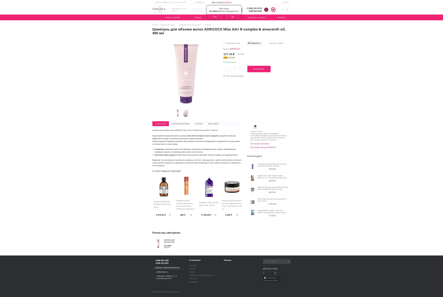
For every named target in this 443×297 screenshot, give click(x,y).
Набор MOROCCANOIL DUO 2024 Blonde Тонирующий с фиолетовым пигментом (272, 212)
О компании (195, 260)
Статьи (192, 272)
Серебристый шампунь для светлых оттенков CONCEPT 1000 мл (272, 165)
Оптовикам (193, 282)
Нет (215, 16)
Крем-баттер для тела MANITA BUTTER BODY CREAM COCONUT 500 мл (273, 188)
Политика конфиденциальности (202, 275)
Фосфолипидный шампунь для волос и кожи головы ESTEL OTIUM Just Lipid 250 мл (185, 205)
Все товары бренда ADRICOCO (263, 147)
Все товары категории (260, 143)
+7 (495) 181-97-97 (254, 8)
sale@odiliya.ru (200, 2)
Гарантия (193, 279)
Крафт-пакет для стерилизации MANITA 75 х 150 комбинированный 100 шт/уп (272, 177)
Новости (192, 268)
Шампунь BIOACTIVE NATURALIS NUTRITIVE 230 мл (162, 204)
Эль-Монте (227, 2)
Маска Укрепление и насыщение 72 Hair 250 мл (272, 200)
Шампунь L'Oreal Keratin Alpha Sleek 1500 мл (209, 203)
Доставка (192, 265)
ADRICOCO (235, 48)
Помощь (227, 260)
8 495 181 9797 (162, 263)
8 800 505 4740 (255, 11)
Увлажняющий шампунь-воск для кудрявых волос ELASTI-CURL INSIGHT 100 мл (232, 205)
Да (233, 16)
